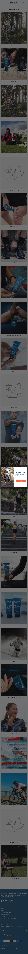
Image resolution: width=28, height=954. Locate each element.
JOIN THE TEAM (20, 481)
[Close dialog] (26, 467)
